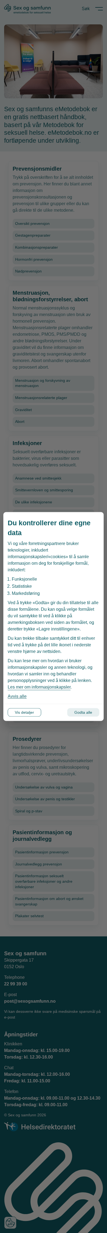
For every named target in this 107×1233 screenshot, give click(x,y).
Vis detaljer (24, 712)
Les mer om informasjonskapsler (39, 687)
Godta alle (83, 712)
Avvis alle (17, 696)
